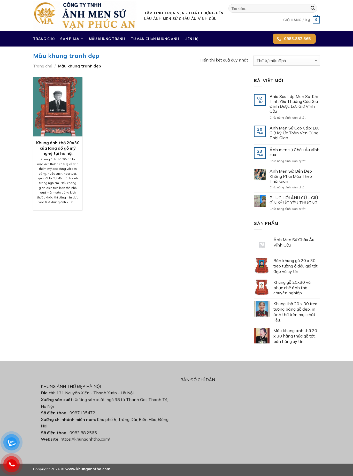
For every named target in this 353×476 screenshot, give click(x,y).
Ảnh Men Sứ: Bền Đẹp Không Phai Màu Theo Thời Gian (291, 176)
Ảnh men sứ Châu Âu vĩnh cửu (294, 152)
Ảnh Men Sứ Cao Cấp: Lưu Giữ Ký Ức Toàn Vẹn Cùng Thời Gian (294, 133)
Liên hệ (191, 39)
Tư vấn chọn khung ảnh (155, 39)
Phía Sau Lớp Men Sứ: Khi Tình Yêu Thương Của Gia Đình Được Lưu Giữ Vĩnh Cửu (294, 104)
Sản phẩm (70, 39)
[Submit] (312, 8)
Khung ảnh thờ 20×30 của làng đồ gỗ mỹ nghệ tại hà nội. (58, 148)
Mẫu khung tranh (107, 39)
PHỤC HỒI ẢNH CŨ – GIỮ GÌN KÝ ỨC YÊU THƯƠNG (294, 200)
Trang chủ (44, 39)
